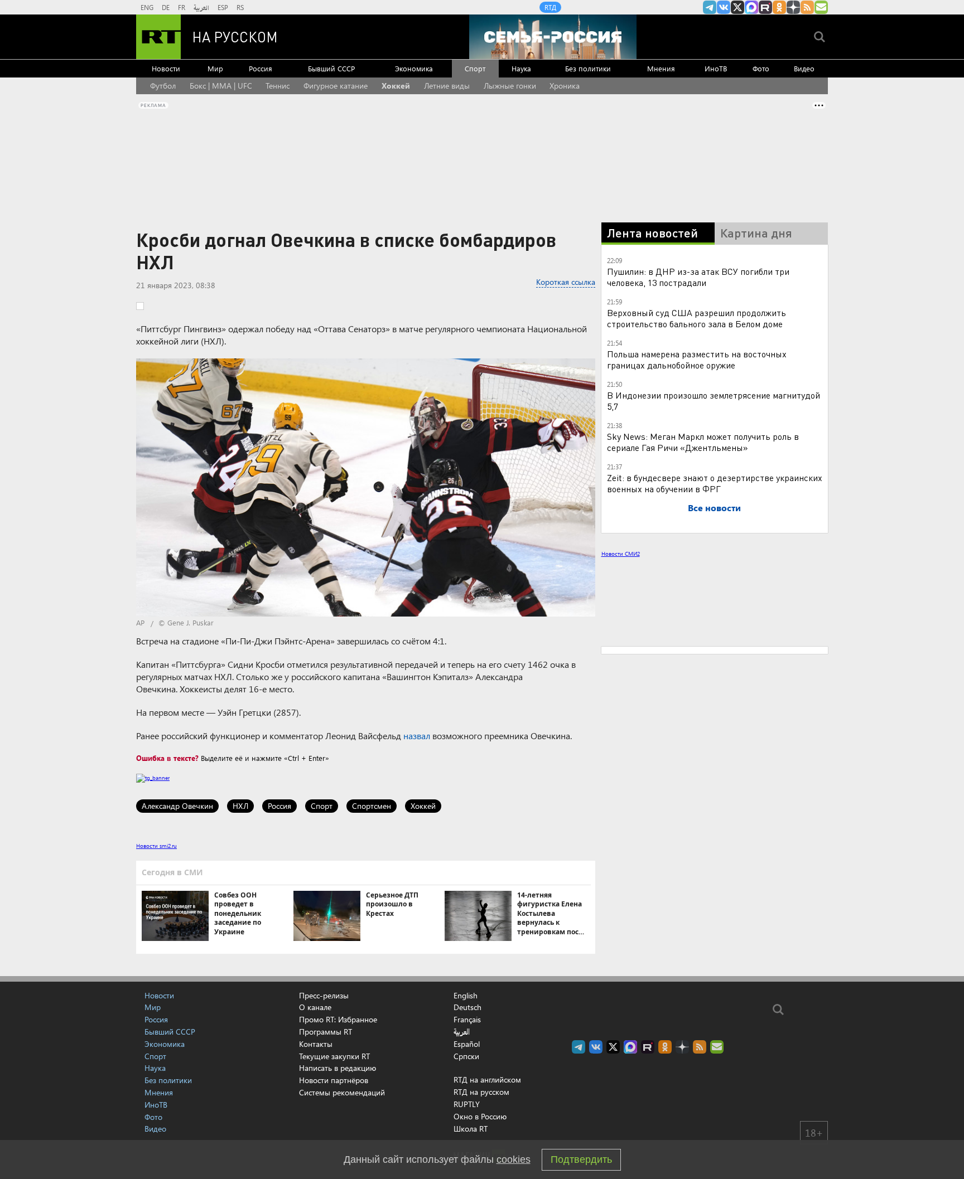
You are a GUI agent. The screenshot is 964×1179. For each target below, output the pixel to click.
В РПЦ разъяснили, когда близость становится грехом (716, 610)
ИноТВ (716, 68)
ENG (147, 7)
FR (181, 7)
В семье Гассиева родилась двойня (716, 705)
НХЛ (240, 805)
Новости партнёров (333, 1080)
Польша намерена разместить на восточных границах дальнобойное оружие (697, 359)
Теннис (278, 85)
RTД (550, 7)
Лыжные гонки (510, 85)
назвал (416, 735)
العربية (201, 7)
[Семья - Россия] (553, 36)
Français (467, 1019)
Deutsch (467, 1007)
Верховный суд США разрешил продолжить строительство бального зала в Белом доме (696, 318)
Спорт (475, 68)
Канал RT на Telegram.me (709, 7)
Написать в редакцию (337, 1067)
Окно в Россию (480, 1116)
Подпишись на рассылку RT (821, 7)
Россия (260, 68)
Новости (166, 68)
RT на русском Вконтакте (723, 7)
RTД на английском (487, 1079)
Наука (521, 68)
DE (166, 7)
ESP (223, 7)
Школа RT (471, 1128)
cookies (514, 1159)
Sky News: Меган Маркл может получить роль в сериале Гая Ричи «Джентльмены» (703, 441)
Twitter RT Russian (737, 7)
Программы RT (325, 1031)
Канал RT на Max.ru (751, 7)
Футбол (163, 85)
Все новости (714, 507)
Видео (804, 68)
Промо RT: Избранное (338, 1019)
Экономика (414, 68)
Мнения (661, 68)
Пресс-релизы (324, 995)
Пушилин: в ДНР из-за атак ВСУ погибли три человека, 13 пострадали (698, 276)
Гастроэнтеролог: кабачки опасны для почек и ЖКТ (733, 744)
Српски (466, 1056)
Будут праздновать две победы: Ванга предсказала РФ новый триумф (723, 643)
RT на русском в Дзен (793, 7)
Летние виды (447, 85)
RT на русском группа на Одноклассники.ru (779, 7)
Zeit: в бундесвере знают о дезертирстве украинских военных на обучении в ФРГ (714, 483)
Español (467, 1044)
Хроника (565, 85)
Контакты (315, 1044)
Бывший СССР (331, 68)
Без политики (588, 68)
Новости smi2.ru (156, 846)
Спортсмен (371, 805)
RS (240, 7)
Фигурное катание (335, 85)
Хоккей (396, 85)
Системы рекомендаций (342, 1092)
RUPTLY (467, 1104)
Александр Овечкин (177, 805)
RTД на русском (481, 1091)
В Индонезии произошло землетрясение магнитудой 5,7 (713, 400)
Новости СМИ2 (620, 553)
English (466, 995)
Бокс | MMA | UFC (221, 85)
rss (807, 7)
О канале (315, 1007)
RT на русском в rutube (765, 7)
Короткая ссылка (565, 281)
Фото (761, 68)
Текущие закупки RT (334, 1056)
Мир (215, 68)
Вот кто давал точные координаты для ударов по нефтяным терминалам (722, 677)
